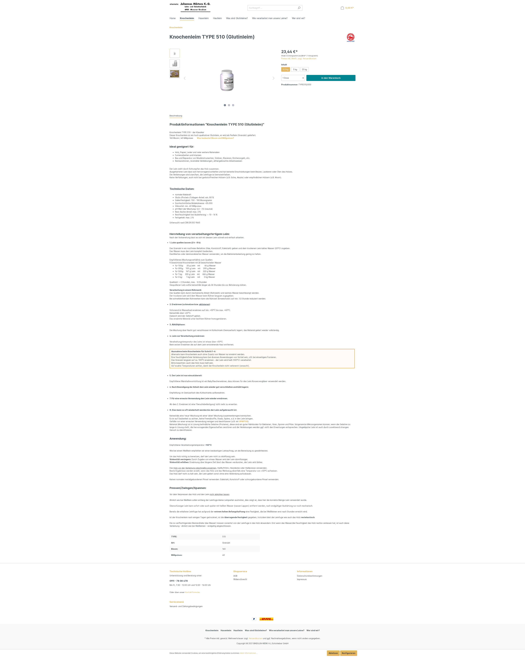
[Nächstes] (274, 78)
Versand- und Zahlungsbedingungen (186, 606)
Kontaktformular (192, 592)
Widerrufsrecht (240, 579)
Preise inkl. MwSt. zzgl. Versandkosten (298, 58)
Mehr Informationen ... (249, 653)
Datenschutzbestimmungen (309, 576)
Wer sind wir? (313, 630)
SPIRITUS (243, 421)
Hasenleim (226, 630)
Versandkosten (255, 638)
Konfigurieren (348, 653)
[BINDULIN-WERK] (350, 37)
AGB (235, 576)
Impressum (302, 579)
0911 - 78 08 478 (179, 580)
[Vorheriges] (185, 78)
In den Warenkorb (331, 78)
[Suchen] (299, 8)
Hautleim (238, 630)
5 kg (295, 69)
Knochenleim (211, 630)
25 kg (304, 69)
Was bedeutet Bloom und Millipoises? (215, 138)
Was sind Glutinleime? (256, 630)
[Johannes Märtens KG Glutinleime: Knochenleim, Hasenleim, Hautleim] (190, 7)
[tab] (176, 115)
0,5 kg (285, 69)
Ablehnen (333, 653)
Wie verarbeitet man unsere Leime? (286, 630)
